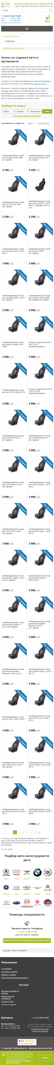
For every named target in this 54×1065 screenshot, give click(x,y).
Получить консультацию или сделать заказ (27, 940)
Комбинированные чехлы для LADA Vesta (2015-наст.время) (13, 438)
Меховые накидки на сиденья (10, 992)
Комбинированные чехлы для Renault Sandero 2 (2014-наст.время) (13, 624)
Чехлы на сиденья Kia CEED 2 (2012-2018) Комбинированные (40, 391)
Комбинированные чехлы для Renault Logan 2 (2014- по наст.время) (13, 578)
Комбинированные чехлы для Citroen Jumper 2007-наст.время (39, 157)
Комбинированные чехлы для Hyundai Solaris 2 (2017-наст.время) (13, 298)
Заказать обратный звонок (11, 23)
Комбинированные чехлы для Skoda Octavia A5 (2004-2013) (14, 811)
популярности (43, 123)
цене (30, 123)
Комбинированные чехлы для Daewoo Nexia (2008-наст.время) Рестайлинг (39, 298)
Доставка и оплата (9, 971)
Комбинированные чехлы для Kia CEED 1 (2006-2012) (13, 391)
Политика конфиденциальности (14, 978)
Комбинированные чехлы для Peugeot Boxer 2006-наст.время (13, 157)
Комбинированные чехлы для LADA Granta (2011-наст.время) (39, 438)
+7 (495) (11, 16)
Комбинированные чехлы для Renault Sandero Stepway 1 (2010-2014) (13, 671)
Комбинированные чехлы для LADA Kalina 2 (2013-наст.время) (13, 484)
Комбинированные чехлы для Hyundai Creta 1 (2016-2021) (13, 251)
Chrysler (37, 894)
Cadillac (48, 878)
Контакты (7, 1017)
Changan (6, 894)
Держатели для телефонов (7, 997)
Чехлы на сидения (11, 36)
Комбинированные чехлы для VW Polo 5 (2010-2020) (13, 718)
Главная (6, 950)
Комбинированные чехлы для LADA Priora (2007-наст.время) (13, 531)
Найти (47, 111)
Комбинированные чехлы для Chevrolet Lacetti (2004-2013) (40, 765)
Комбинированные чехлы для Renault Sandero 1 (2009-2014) (39, 578)
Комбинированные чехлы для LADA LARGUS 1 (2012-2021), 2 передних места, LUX (40, 204)
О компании (6, 968)
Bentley (27, 878)
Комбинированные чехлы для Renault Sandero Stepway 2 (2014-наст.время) (39, 624)
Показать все (27, 906)
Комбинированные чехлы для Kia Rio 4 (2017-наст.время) (39, 251)
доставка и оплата (39, 84)
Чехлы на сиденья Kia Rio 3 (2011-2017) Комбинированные (40, 344)
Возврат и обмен (8, 974)
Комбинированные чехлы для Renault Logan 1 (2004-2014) (40, 531)
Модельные (10, 41)
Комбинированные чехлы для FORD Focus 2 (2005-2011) (39, 718)
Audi (16, 878)
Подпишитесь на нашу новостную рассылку (40, 1030)
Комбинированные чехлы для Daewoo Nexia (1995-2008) (13, 344)
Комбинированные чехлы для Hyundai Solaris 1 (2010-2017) (40, 671)
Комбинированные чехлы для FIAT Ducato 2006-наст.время (13, 204)
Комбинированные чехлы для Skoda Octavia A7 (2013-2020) (40, 811)
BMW (37, 878)
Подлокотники (7, 1001)
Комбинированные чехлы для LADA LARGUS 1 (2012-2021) (40, 484)
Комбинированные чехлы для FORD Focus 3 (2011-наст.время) (13, 765)
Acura (6, 878)
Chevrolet (27, 894)
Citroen (47, 894)
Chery (16, 894)
